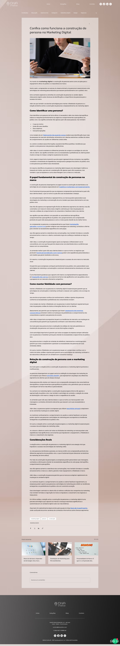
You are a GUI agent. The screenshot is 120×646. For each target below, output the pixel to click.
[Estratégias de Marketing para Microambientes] (60, 548)
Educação (34, 13)
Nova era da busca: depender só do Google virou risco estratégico (33, 559)
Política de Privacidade (71, 640)
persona (44, 518)
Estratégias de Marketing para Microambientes (59, 559)
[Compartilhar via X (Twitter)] (34, 528)
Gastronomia (44, 13)
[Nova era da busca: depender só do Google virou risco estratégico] (33, 548)
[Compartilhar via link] (42, 528)
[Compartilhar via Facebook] (30, 528)
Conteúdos (25, 13)
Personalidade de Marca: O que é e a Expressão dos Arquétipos (85, 559)
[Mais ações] (89, 24)
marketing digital (35, 518)
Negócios (83, 13)
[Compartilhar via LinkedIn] (38, 528)
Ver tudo (96, 539)
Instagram (54, 13)
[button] (59, 4)
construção (52, 518)
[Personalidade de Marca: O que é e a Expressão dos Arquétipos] (86, 548)
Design (76, 13)
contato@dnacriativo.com (60, 627)
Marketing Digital (65, 13)
